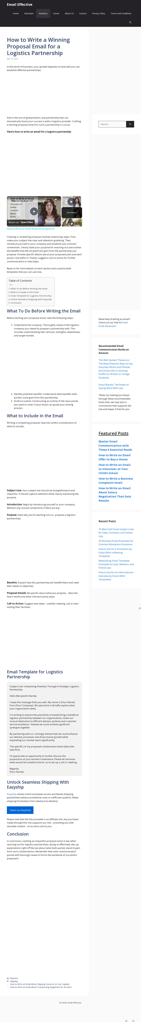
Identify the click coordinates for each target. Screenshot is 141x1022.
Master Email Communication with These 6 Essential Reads (115, 446)
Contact (83, 13)
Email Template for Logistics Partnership (30, 295)
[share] (55, 199)
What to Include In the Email (24, 292)
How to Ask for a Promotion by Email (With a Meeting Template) (115, 552)
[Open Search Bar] (130, 22)
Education (28, 13)
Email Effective (19, 4)
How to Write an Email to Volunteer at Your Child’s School (115, 469)
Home (16, 13)
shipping (14, 981)
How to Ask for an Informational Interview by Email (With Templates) (116, 576)
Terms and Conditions (121, 13)
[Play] (72, 223)
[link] (11, 200)
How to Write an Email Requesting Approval (33, 200)
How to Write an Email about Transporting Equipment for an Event (41, 987)
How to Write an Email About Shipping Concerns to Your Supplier (40, 984)
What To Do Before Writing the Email (28, 288)
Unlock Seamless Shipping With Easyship (31, 299)
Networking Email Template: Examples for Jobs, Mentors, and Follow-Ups (116, 564)
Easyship (12, 794)
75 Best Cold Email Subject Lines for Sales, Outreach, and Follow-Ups (116, 533)
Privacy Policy (98, 13)
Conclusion (15, 302)
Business (43, 13)
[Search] (130, 124)
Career (56, 13)
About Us (69, 13)
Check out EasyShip (20, 810)
